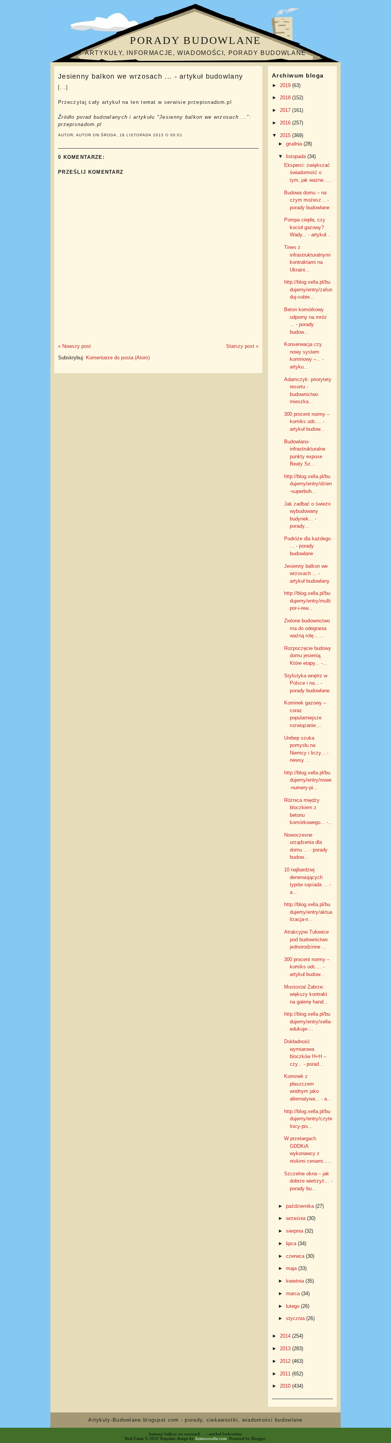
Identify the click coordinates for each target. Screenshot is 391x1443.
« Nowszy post (74, 346)
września (296, 1218)
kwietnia (295, 1281)
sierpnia (295, 1231)
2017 (286, 110)
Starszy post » (242, 346)
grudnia (295, 144)
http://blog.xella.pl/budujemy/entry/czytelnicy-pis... (308, 1119)
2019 (286, 85)
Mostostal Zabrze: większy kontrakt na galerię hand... (306, 994)
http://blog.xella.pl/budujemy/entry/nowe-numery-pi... (307, 780)
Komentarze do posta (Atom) (118, 357)
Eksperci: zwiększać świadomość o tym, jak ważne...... (308, 172)
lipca (292, 1243)
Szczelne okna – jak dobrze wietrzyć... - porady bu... (308, 1181)
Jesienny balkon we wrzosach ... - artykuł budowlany (150, 76)
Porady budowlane (195, 40)
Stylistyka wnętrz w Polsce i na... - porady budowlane (307, 683)
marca (293, 1293)
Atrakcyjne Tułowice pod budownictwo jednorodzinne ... (306, 939)
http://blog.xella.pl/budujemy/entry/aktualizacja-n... (308, 912)
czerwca (296, 1256)
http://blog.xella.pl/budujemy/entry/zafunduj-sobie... (308, 289)
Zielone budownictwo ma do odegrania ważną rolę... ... (307, 628)
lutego (293, 1306)
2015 (286, 135)
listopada (296, 156)
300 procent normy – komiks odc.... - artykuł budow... (307, 421)
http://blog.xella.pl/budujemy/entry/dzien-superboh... (308, 483)
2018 (286, 97)
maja (292, 1268)
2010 (286, 1386)
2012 (286, 1361)
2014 (286, 1336)
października (300, 1206)
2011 (286, 1374)
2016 (286, 123)
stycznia (296, 1318)
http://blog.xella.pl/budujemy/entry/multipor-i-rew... (307, 600)
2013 (286, 1348)
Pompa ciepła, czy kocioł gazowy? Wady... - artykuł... (307, 227)
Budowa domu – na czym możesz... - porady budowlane (307, 200)
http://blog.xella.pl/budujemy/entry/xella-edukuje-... (308, 1021)
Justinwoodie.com (211, 1438)
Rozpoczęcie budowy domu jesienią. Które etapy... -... (307, 655)
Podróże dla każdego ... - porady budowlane (307, 546)
